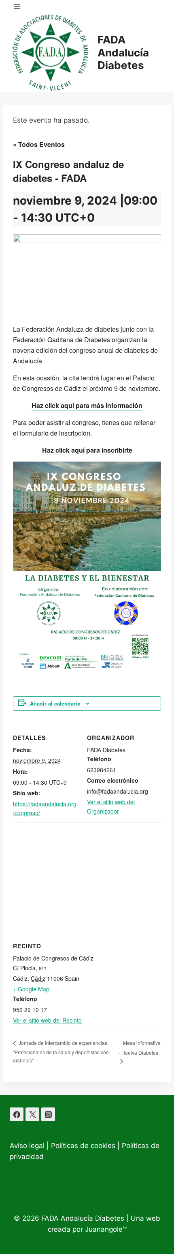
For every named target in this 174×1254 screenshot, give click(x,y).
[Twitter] (32, 1114)
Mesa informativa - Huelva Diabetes (140, 1047)
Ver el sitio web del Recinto (47, 1020)
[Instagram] (48, 1114)
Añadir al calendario (55, 703)
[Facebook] (16, 1114)
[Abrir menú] (17, 6)
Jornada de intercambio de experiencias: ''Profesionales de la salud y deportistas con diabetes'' (61, 1051)
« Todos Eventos (39, 144)
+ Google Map (31, 989)
